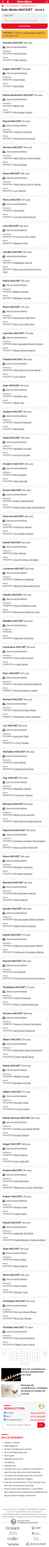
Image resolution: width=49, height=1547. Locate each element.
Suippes (18, 1135)
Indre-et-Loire (26, 658)
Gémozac (18, 684)
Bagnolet (18, 586)
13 (37, 1358)
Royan (17, 1004)
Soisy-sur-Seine (21, 847)
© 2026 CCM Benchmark (37, 1517)
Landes (33, 690)
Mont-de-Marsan (21, 690)
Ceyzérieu (18, 396)
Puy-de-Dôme (37, 978)
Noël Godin (9, 1456)
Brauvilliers (19, 789)
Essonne (33, 847)
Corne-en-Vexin (23, 237)
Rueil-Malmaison (22, 1240)
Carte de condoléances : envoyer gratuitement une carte (33, 1372)
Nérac (16, 815)
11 (32, 1358)
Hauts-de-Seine (38, 1240)
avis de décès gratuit (33, 33)
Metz (15, 475)
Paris (16, 80)
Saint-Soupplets (20, 344)
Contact (10, 1512)
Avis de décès (12, 6)
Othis (16, 1338)
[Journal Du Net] (13, 1533)
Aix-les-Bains (20, 534)
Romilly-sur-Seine (21, 710)
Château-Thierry (21, 1344)
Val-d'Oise (28, 638)
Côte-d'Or (24, 1161)
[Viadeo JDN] (36, 1538)
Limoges (18, 217)
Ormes (17, 1259)
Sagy (16, 1181)
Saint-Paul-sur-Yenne (23, 158)
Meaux (17, 350)
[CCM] (36, 1528)
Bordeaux (18, 298)
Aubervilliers (18, 1050)
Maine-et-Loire (29, 606)
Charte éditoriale (32, 1509)
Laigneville (18, 736)
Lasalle (18, 1214)
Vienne (28, 263)
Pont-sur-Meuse (21, 1312)
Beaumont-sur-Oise (24, 1187)
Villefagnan (19, 579)
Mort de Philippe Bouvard (15, 1452)
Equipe (22, 1509)
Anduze (18, 1207)
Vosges (25, 743)
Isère (25, 1103)
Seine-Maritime (33, 717)
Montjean (18, 867)
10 (27, 1358)
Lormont (17, 455)
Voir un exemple (37, 1413)
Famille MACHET (28, 6)
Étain (16, 553)
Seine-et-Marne (35, 344)
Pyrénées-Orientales (28, 560)
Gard (24, 1207)
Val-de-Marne (39, 841)
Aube (33, 710)
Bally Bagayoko (11, 1446)
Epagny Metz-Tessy (22, 507)
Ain (22, 106)
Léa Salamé (9, 1462)
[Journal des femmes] (13, 1528)
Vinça (15, 560)
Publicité (42, 1509)
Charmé (18, 132)
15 (21, 1364)
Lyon (16, 191)
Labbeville (18, 1233)
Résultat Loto (10, 1466)
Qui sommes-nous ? (10, 1509)
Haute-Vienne (29, 217)
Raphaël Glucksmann (14, 1459)
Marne (32, 893)
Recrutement (37, 1512)
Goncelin (18, 1103)
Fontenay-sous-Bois (23, 841)
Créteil (18, 1057)
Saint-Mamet (20, 821)
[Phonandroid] (36, 1544)
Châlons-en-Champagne (24, 946)
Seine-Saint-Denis (31, 586)
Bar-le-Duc (19, 1318)
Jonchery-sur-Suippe (22, 1129)
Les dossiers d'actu (14, 1420)
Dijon (16, 1161)
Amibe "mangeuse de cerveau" (18, 1449)
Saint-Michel (19, 138)
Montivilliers (19, 717)
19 (27, 1364)
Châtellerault (18, 263)
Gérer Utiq (42, 1514)
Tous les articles (20, 1512)
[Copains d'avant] (13, 1538)
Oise (33, 237)
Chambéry (19, 527)
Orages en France (12, 1442)
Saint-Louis (19, 324)
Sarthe (24, 664)
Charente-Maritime (32, 684)
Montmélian (19, 112)
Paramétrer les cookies (29, 1514)
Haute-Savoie (27, 501)
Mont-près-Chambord (24, 269)
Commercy (20, 795)
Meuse (22, 553)
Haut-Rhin (29, 324)
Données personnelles (11, 1514)
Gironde (24, 292)
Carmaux (18, 1292)
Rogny (17, 1286)
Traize (16, 60)
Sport (8, 1416)
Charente (27, 132)
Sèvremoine (19, 612)
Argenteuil (18, 638)
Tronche (19, 1109)
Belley (16, 106)
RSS (28, 1512)
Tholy (18, 743)
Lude (18, 664)
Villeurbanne (20, 769)
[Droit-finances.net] (36, 1533)
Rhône (22, 191)
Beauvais (18, 243)
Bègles (16, 292)
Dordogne (36, 1024)
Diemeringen (19, 318)
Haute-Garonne (34, 821)
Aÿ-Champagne (21, 893)
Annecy (16, 501)
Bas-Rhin (30, 318)
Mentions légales (9, 1517)
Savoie (23, 53)
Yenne (16, 53)
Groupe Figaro (21, 1517)
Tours (16, 658)
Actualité (10, 1413)
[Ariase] (13, 1544)
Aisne (23, 1286)
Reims (17, 900)
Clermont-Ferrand (22, 978)
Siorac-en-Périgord (22, 1024)
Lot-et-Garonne (27, 815)
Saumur (17, 606)
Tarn (25, 1292)
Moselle (22, 475)
